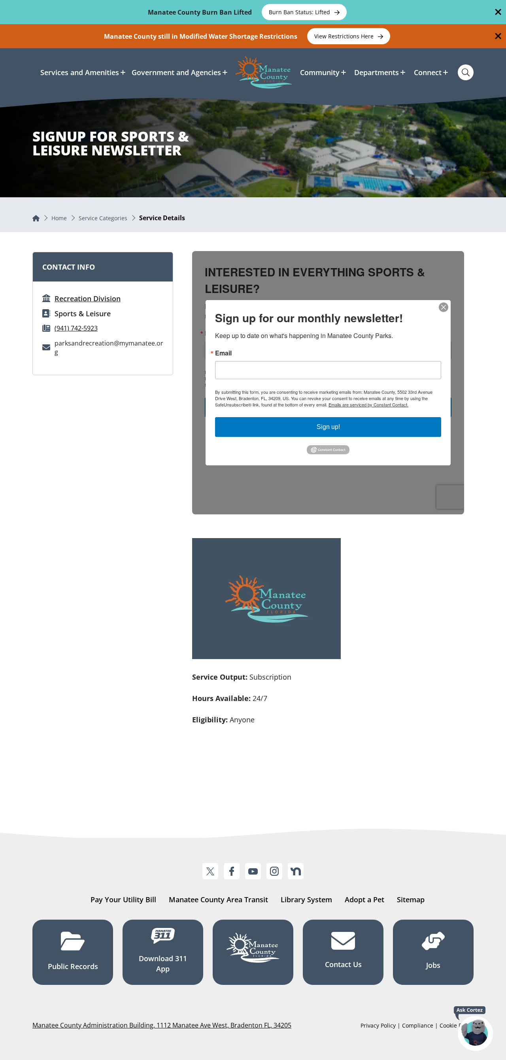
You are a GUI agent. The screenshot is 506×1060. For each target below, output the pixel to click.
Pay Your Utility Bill (123, 899)
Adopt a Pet (364, 899)
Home (59, 218)
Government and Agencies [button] (176, 72)
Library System (306, 899)
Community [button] (320, 72)
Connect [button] (428, 72)
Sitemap (411, 899)
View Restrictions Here (344, 36)
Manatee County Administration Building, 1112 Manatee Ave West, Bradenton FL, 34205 (161, 1025)
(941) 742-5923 (76, 328)
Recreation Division (88, 298)
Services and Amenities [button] (79, 72)
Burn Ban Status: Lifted (300, 12)
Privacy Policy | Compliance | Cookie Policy (417, 1025)
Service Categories (103, 218)
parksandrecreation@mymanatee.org (109, 347)
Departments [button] (376, 72)
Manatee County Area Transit (218, 899)
